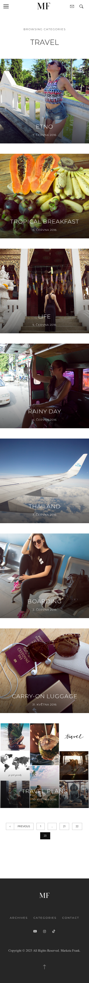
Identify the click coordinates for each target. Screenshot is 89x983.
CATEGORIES (44, 917)
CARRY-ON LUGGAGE (44, 696)
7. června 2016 (44, 135)
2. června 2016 (45, 609)
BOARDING (44, 601)
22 (77, 826)
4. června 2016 (44, 419)
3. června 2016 (44, 514)
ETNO (44, 126)
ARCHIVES (19, 917)
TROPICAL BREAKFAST (44, 221)
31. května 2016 (44, 704)
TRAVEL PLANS (44, 791)
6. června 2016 (45, 230)
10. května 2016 (44, 799)
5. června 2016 (44, 324)
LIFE (44, 316)
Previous (24, 826)
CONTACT (70, 917)
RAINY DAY (44, 411)
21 (64, 826)
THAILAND (44, 506)
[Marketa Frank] (44, 894)
